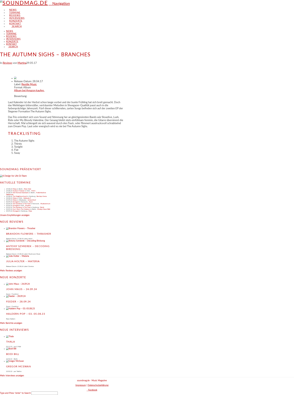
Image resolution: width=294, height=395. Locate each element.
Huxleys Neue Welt (43, 209)
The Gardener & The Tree (21, 203)
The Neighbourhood (20, 196)
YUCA (33, 191)
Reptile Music (29, 84)
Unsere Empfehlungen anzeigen (15, 215)
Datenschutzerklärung (98, 385)
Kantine (28, 205)
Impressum (80, 385)
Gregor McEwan (18, 366)
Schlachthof (32, 200)
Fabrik (42, 207)
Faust (31, 202)
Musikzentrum (45, 203)
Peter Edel (27, 189)
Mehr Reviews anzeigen (11, 271)
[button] (59, 4)
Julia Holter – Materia (23, 261)
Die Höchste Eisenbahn (21, 192)
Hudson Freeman (19, 191)
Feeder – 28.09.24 (18, 301)
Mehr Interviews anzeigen (12, 376)
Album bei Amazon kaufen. (29, 90)
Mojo (30, 211)
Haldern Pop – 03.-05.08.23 (25, 314)
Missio (15, 198)
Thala (10, 342)
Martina (22, 63)
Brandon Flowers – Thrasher (28, 234)
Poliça (15, 189)
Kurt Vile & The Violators (21, 209)
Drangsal (16, 202)
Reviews (7, 63)
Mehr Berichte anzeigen (11, 323)
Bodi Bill (12, 354)
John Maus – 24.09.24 (21, 289)
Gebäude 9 (27, 198)
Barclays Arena (42, 196)
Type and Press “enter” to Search (15, 393)
